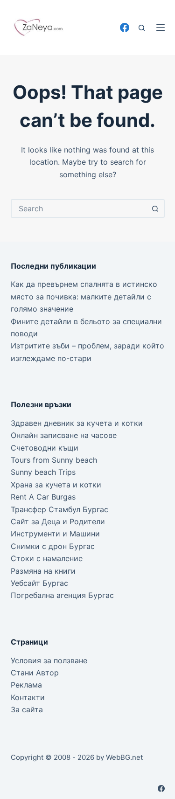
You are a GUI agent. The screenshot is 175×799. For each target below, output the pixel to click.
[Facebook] (124, 27)
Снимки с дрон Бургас (53, 546)
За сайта (27, 709)
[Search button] (155, 208)
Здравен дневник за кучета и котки (77, 423)
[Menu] (160, 27)
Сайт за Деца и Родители (58, 521)
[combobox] (79, 208)
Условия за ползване (49, 660)
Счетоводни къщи (44, 447)
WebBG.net (124, 757)
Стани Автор (35, 672)
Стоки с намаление (47, 558)
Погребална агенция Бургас (62, 595)
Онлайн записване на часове (64, 435)
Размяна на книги (43, 571)
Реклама (26, 684)
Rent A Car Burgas (43, 496)
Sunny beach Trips (43, 472)
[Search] (142, 28)
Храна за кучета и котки (56, 484)
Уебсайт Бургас (39, 583)
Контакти (28, 697)
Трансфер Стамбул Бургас (59, 509)
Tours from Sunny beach (54, 460)
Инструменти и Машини (55, 533)
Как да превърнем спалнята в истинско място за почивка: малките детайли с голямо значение (84, 296)
